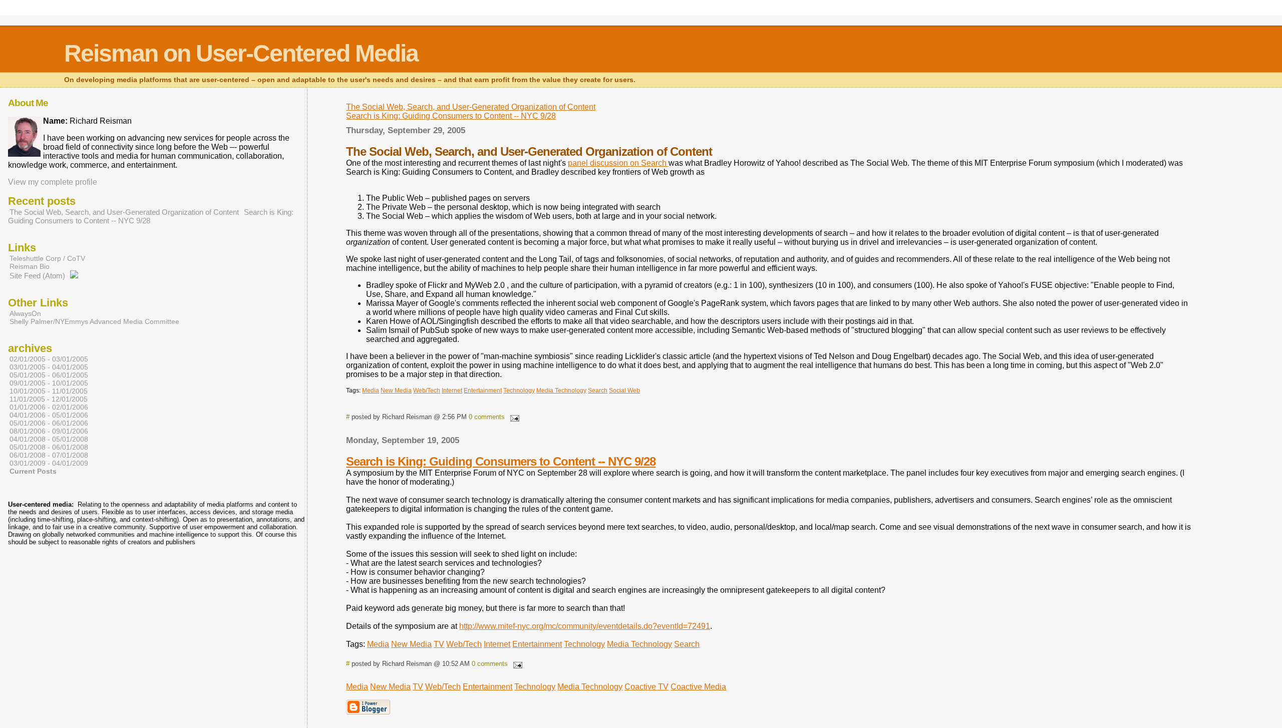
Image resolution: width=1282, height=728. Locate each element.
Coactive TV (646, 686)
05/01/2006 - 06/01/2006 (49, 423)
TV (439, 644)
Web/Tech (464, 644)
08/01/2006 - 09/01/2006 (49, 431)
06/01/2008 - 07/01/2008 (49, 455)
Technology (584, 644)
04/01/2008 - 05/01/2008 (49, 439)
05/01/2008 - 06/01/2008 (49, 447)
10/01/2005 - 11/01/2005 (49, 391)
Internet (497, 644)
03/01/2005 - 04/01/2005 (49, 367)
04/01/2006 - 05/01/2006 (49, 415)
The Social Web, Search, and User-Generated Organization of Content (470, 107)
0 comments (487, 417)
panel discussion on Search (618, 163)
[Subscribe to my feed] (74, 275)
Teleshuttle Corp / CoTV (47, 258)
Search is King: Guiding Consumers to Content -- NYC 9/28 (451, 116)
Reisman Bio (30, 266)
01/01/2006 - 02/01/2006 (49, 407)
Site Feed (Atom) (37, 275)
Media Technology (639, 644)
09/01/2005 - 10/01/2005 (49, 383)
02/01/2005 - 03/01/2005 (49, 359)
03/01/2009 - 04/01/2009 (49, 463)
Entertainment (537, 644)
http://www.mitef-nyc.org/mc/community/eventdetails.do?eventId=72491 (584, 626)
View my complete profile (52, 182)
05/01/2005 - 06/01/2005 (49, 375)
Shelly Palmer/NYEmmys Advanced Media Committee (94, 321)
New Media (411, 644)
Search (687, 644)
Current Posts (33, 471)
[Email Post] (513, 417)
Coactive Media (698, 686)
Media (378, 644)
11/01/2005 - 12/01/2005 (49, 399)
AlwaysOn (25, 313)
